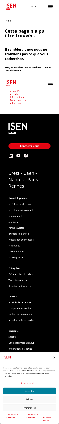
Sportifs (12, 336)
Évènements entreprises (20, 274)
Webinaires (14, 245)
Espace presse (15, 257)
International (15, 216)
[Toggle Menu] (50, 6)
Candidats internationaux (21, 342)
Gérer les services (28, 383)
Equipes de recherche (19, 308)
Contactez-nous (29, 146)
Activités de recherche (19, 302)
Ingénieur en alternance (20, 204)
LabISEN (12, 296)
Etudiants (13, 330)
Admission (13, 222)
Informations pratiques (20, 348)
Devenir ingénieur (17, 198)
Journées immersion (18, 233)
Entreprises (14, 268)
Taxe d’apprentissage (19, 280)
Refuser (29, 399)
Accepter (29, 390)
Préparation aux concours (21, 239)
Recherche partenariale (20, 314)
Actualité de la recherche (21, 320)
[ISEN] (17, 134)
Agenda (14, 94)
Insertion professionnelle (21, 210)
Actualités (15, 91)
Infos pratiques (18, 97)
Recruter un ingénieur (19, 286)
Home (8, 20)
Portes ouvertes (18, 100)
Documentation (16, 251)
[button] (54, 357)
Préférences (29, 407)
